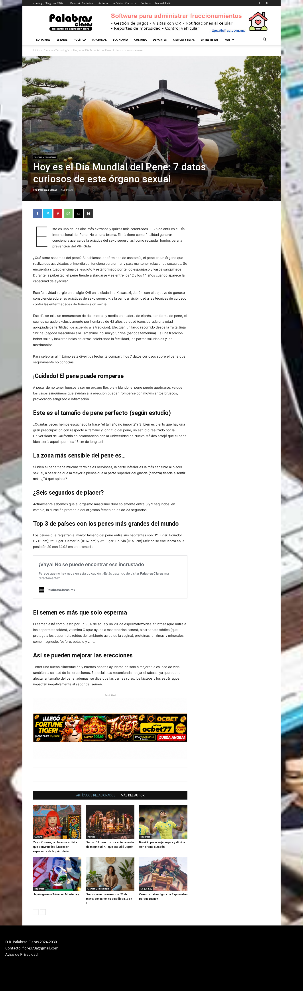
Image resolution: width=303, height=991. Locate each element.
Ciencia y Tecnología (56, 50)
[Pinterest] (57, 213)
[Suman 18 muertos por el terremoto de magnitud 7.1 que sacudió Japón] (110, 822)
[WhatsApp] (68, 213)
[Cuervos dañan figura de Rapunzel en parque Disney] (163, 874)
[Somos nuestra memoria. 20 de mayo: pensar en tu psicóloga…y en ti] (110, 874)
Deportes (160, 40)
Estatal (62, 40)
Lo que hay (146, 888)
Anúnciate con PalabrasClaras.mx (117, 3)
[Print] (88, 213)
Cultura (140, 40)
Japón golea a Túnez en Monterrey (56, 894)
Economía (120, 40)
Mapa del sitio (163, 3)
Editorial (43, 40)
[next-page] (43, 912)
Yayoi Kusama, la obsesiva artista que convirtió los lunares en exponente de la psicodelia (55, 847)
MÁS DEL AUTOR (133, 795)
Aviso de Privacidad (21, 954)
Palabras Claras (47, 189)
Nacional (99, 40)
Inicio (36, 50)
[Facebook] (259, 3)
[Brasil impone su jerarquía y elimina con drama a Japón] (163, 822)
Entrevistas (209, 40)
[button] (264, 40)
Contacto (146, 3)
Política (80, 40)
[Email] (78, 213)
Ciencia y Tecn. (184, 40)
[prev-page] (36, 912)
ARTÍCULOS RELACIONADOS (96, 795)
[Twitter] (266, 3)
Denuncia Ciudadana (82, 3)
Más (227, 40)
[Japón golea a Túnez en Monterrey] (57, 874)
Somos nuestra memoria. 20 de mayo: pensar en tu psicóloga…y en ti (109, 899)
